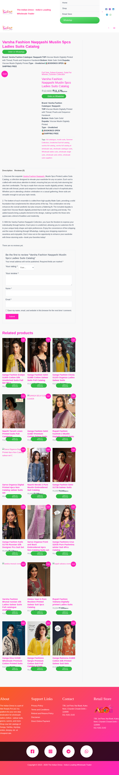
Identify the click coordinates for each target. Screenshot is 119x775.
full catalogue (51, 139)
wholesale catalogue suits (62, 149)
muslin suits (61, 139)
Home (64, 3)
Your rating (12, 266)
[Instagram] (110, 9)
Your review (12, 273)
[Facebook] (106, 9)
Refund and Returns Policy (42, 713)
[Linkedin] (113, 9)
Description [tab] (7, 170)
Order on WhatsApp (16, 52)
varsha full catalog (48, 145)
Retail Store (67, 14)
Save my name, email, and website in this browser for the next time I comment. (40, 310)
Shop (64, 8)
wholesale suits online (54, 155)
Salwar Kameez (56, 73)
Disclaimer (35, 717)
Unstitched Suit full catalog (59, 142)
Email (9, 299)
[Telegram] (107, 15)
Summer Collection (57, 74)
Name (9, 288)
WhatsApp (67, 20)
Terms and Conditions (40, 710)
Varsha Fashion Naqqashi (34, 176)
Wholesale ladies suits (50, 152)
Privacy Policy (37, 706)
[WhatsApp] (110, 15)
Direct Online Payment (40, 721)
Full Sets (45, 73)
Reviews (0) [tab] (19, 170)
